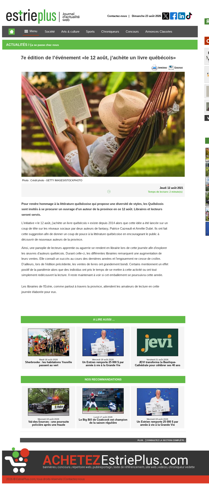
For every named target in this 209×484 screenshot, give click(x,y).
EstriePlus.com (26, 479)
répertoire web (81, 467)
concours (64, 467)
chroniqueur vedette (182, 467)
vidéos (162, 467)
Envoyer (179, 67)
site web (151, 467)
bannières (49, 467)
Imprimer (162, 67)
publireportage (102, 467)
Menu (33, 31)
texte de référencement (129, 467)
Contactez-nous (117, 16)
